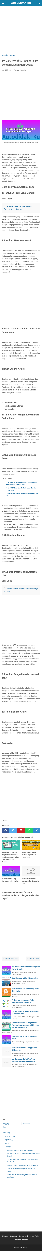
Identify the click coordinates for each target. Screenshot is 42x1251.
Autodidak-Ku (21, 2)
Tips (4, 1127)
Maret (8, 1147)
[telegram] (36, 830)
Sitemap (5, 1236)
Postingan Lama (33, 958)
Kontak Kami (23, 1236)
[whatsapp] (29, 830)
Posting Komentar (20, 70)
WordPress (26, 1124)
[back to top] (37, 1246)
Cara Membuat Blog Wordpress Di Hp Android (22, 1165)
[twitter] (13, 830)
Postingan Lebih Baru (10, 958)
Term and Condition (21, 1240)
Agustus (9, 1140)
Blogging (6, 1124)
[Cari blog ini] (39, 3)
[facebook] (5, 830)
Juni (7, 1143)
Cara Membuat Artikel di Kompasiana (25, 978)
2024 (6, 1133)
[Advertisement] (21, 30)
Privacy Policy (34, 1236)
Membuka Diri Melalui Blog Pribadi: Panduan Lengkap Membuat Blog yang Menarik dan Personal (25, 1025)
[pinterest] (21, 830)
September (10, 1136)
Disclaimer (13, 1236)
